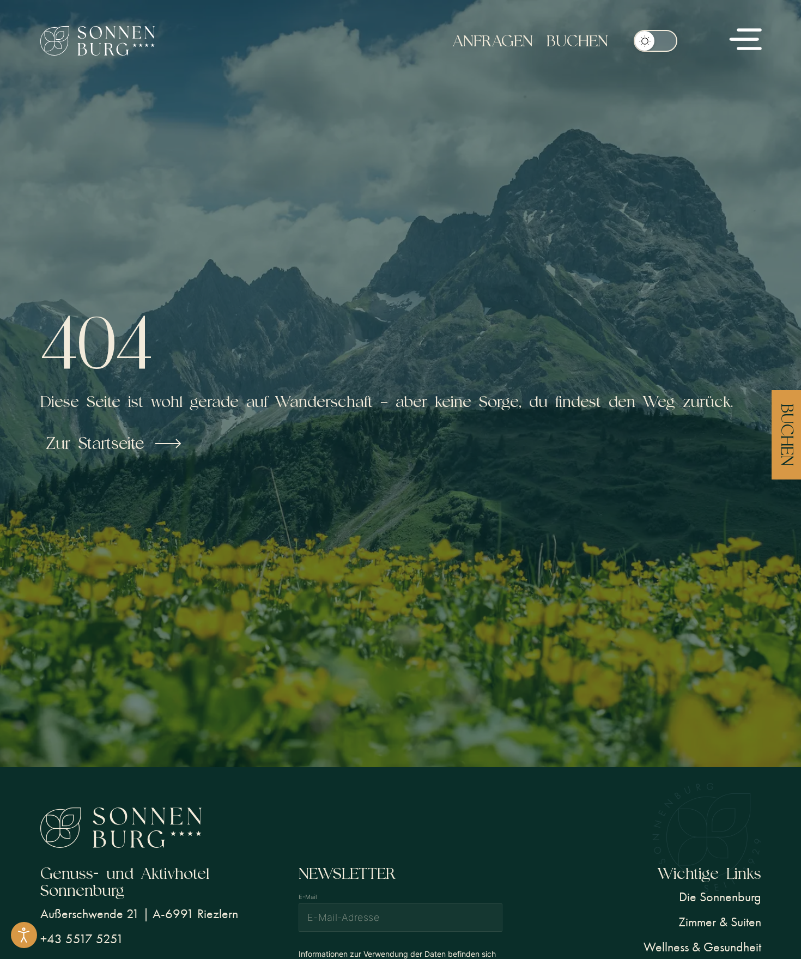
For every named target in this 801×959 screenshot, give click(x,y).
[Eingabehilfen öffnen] (24, 935)
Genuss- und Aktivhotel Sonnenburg (124, 882)
